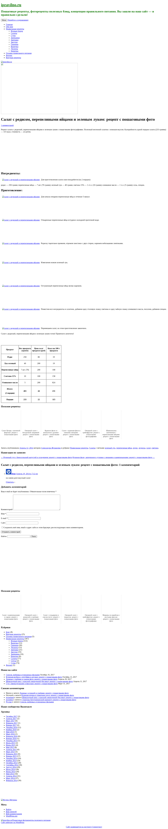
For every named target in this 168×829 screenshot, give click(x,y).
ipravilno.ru (11, 5)
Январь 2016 (11, 738)
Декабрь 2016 (11, 727)
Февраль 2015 (11, 754)
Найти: (4, 536)
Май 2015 (10, 747)
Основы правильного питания (18, 53)
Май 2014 (10, 774)
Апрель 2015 (11, 749)
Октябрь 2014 (11, 763)
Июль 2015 (10, 743)
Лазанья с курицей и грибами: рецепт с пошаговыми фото (44, 693)
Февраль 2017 (11, 723)
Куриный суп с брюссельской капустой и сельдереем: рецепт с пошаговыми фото (36, 457)
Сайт (3, 523)
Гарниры (14, 44)
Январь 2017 (11, 725)
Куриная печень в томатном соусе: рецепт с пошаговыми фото (47, 695)
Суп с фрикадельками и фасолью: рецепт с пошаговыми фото (32, 684)
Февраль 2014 (11, 780)
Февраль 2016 (11, 736)
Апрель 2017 (11, 719)
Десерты (14, 49)
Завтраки (14, 40)
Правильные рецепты (15, 29)
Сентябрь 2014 (12, 765)
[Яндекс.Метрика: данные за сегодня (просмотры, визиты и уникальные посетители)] (9, 800)
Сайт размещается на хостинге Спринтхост (84, 827)
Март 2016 (10, 734)
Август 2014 (11, 767)
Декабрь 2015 (11, 741)
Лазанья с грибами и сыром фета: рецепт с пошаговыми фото (31, 679)
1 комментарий (7, 125)
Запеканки (15, 38)
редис (135, 448)
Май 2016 (10, 732)
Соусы (13, 661)
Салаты (14, 33)
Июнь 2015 (10, 745)
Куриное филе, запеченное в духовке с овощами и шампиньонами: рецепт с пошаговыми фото (114, 457)
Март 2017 (10, 721)
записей (11, 812)
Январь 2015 (11, 756)
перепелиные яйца (124, 448)
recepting (9, 700)
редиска (142, 448)
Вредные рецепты (13, 58)
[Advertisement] (84, 152)
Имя (3, 514)
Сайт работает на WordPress (12, 822)
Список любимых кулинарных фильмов (23, 675)
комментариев (14, 814)
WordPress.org (11, 816)
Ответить (10, 482)
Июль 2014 (10, 769)
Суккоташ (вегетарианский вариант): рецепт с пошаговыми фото (48, 700)
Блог (8, 632)
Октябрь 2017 (11, 716)
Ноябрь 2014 (11, 761)
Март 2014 (10, 778)
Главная (9, 24)
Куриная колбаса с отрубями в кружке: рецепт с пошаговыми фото (34, 677)
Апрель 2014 (11, 776)
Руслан (9, 702)
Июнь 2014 (10, 772)
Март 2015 (10, 752)
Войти (8, 809)
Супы (13, 35)
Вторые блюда (17, 31)
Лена (13, 474)
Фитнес (9, 55)
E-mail (4, 518)
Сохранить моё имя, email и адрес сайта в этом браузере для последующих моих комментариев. (43, 527)
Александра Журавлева (51, 448)
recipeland (10, 697)
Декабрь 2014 (11, 758)
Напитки (14, 51)
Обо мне (9, 27)
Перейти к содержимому (18, 20)
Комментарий (7, 509)
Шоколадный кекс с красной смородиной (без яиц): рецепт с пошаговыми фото (39, 681)
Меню (4, 20)
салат (148, 448)
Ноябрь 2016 (11, 730)
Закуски (14, 42)
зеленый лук (110, 448)
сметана (155, 448)
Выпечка (14, 47)
